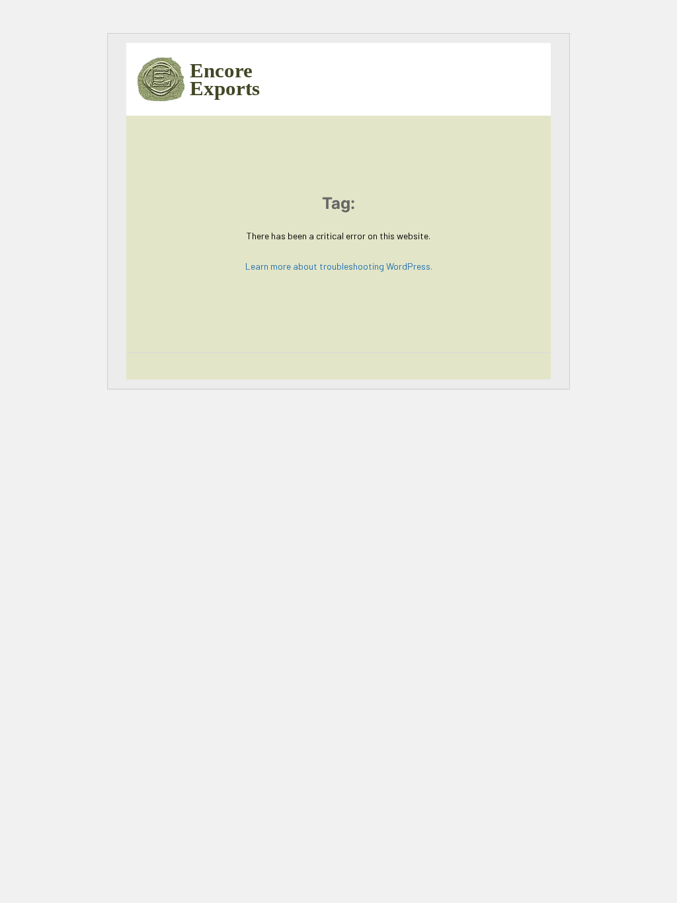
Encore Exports (219, 79)
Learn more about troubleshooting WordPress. (338, 266)
